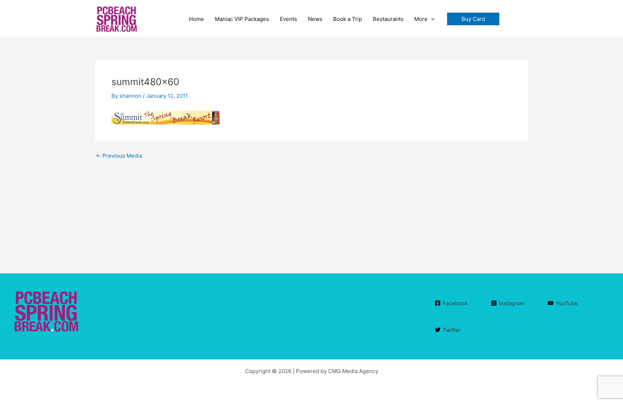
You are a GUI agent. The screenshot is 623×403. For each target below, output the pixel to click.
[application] (431, 19)
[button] (473, 19)
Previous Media (119, 155)
